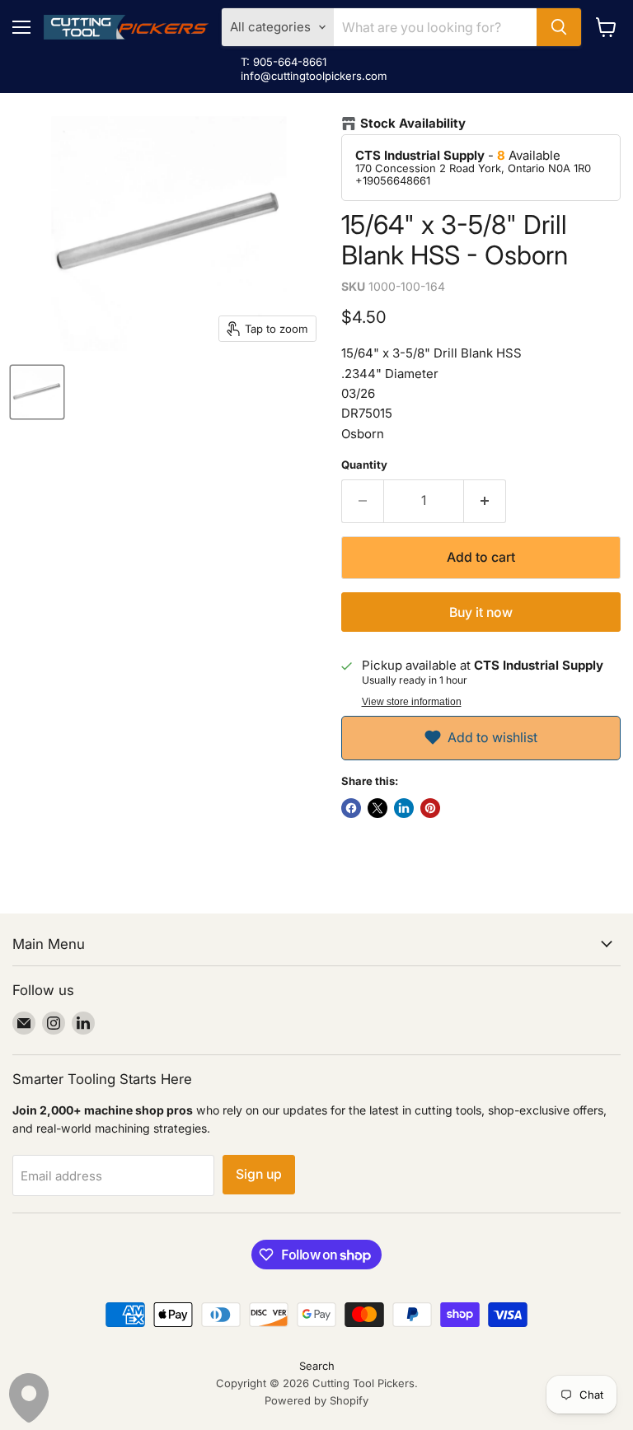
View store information (412, 702)
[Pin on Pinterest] (430, 808)
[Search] (559, 27)
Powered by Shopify (316, 1400)
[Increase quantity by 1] (485, 500)
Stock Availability (413, 123)
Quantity (364, 465)
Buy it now (481, 612)
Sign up (259, 1174)
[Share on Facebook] (351, 808)
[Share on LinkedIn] (404, 808)
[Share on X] (377, 808)
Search (317, 1365)
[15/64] (37, 392)
